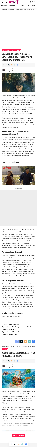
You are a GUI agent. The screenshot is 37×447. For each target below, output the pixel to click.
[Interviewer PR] (12, 2)
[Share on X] (9, 64)
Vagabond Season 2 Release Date (11, 332)
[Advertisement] (18, 29)
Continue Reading (18, 435)
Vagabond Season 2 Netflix (24, 327)
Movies (5, 349)
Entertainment (7, 50)
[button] (3, 2)
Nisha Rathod (9, 69)
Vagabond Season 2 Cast (9, 327)
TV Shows (17, 50)
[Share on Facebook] (6, 64)
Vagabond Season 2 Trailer (9, 334)
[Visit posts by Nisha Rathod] (4, 70)
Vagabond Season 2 (14, 324)
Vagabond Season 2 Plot (9, 329)
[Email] (11, 64)
